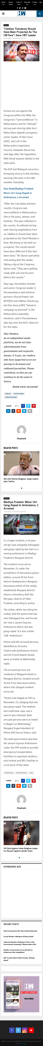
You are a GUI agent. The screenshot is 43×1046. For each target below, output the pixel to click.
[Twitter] (18, 1030)
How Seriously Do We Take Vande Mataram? (20, 931)
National (6, 498)
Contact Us (34, 3)
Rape (31, 773)
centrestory (9, 773)
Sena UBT (8, 394)
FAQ (40, 2)
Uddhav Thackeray (11, 397)
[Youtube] (31, 1030)
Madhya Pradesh (21, 773)
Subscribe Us (27, 3)
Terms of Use (19, 3)
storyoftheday (19, 394)
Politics (6, 25)
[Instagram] (24, 1030)
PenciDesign (22, 1043)
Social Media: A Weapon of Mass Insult (18, 937)
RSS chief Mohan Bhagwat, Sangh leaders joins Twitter (21, 480)
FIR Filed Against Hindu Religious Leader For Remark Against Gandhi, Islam (21, 849)
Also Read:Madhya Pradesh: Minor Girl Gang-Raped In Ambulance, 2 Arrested (19, 193)
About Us (3, 3)
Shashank (8, 38)
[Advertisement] (21, 87)
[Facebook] (11, 1030)
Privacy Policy (11, 3)
